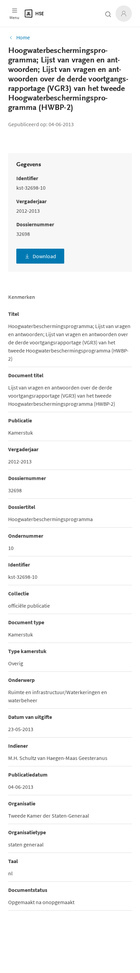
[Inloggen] (124, 13)
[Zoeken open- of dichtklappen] (108, 14)
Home (23, 37)
